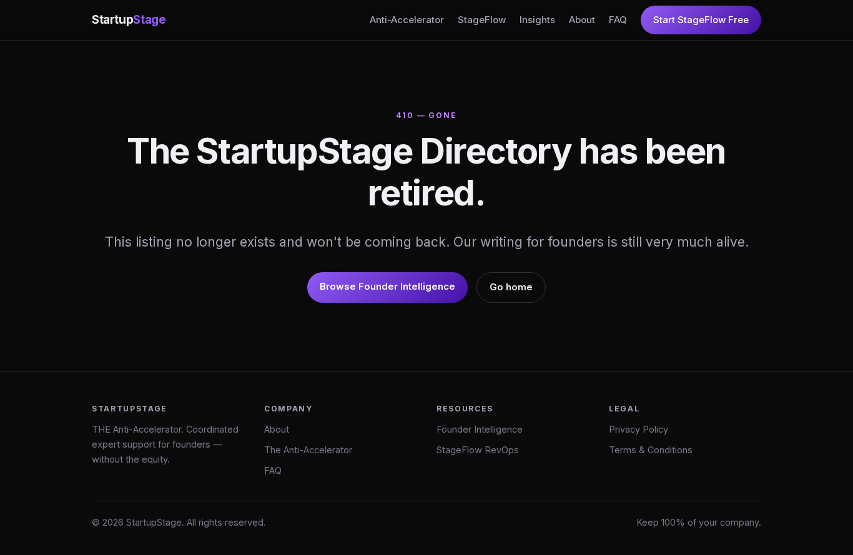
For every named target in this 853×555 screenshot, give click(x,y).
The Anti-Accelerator (308, 449)
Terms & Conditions (651, 449)
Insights (537, 20)
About (582, 20)
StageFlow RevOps (477, 449)
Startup (128, 19)
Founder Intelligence (479, 429)
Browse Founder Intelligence (387, 286)
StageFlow (482, 20)
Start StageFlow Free (701, 20)
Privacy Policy (638, 429)
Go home (511, 287)
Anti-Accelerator (407, 20)
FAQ (618, 20)
